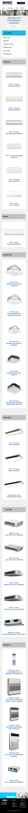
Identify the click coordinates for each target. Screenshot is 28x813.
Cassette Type (8, 44)
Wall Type (6, 37)
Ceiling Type (7, 47)
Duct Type (6, 51)
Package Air (7, 54)
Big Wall (6, 41)
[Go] (22, 3)
